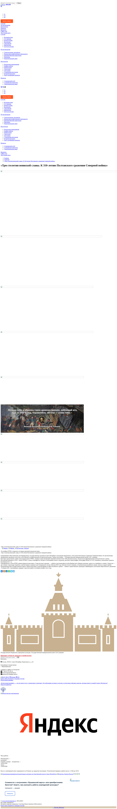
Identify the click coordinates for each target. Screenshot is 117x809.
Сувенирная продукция (11, 72)
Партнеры (7, 57)
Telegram (13, 677)
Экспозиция (7, 43)
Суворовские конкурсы (11, 82)
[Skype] (11, 571)
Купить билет (7, 21)
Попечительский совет (10, 58)
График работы (8, 66)
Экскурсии (7, 69)
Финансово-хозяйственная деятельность (16, 54)
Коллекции (7, 42)
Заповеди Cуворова (14, 678)
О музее (3, 23)
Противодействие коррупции (12, 55)
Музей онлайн (8, 40)
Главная (6, 158)
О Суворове (7, 39)
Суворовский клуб (9, 81)
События (6, 159)
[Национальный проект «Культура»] (79, 774)
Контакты (3, 30)
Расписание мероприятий (11, 64)
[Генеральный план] (75, 774)
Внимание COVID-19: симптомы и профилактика (16, 655)
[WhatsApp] (9, 571)
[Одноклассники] (4, 571)
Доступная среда (5, 33)
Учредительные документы (12, 52)
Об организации (5, 25)
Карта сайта (4, 678)
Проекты (3, 28)
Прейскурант (8, 67)
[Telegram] (14, 571)
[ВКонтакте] (2, 571)
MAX (7, 677)
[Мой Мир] (6, 571)
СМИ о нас (4, 31)
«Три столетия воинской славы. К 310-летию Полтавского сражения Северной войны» (29, 161)
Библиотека (7, 45)
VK (18, 677)
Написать (10, 793)
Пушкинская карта (9, 73)
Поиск (19, 3)
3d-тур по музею (9, 46)
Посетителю (4, 26)
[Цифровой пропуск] (77, 774)
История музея (8, 37)
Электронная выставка (10, 84)
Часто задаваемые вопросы (12, 75)
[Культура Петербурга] (74, 774)
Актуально (7, 70)
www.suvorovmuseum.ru (9, 801)
